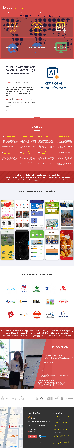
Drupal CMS (64, 137)
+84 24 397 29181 (32, 429)
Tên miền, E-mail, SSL (27, 152)
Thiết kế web (10, 137)
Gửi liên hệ (32, 436)
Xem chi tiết (11, 111)
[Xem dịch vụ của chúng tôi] (37, 117)
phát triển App (19, 99)
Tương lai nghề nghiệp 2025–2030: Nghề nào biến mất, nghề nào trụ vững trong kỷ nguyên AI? (61, 442)
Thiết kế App (28, 137)
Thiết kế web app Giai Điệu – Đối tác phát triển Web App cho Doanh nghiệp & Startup (61, 424)
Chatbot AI (49, 162)
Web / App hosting (8, 152)
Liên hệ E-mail (32, 431)
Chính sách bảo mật (35, 444)
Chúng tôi (6, 12)
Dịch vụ (14, 12)
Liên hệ (41, 12)
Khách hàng (23, 12)
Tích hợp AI (45, 137)
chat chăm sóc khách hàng (30, 105)
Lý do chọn (33, 12)
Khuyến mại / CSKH (46, 152)
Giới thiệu (29, 444)
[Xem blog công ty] (61, 4)
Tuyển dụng (43, 444)
